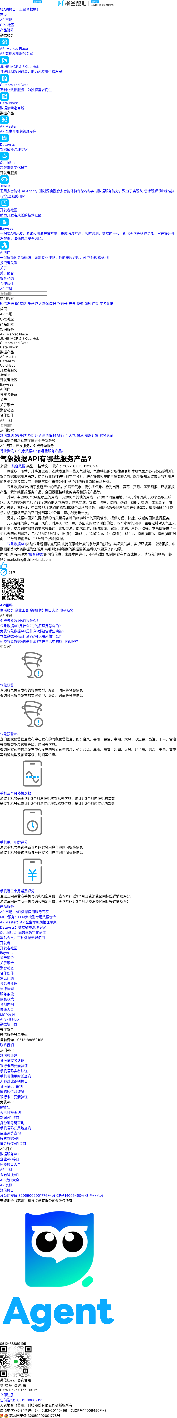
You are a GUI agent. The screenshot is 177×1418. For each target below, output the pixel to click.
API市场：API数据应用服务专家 (24, 912)
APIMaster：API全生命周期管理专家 (28, 922)
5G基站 (21, 303)
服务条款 (7, 994)
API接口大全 (9, 1180)
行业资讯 (7, 451)
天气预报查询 (10, 1112)
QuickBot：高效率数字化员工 (23, 932)
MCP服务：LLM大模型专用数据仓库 (28, 917)
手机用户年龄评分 (14, 842)
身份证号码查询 (12, 1123)
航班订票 (91, 303)
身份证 (33, 303)
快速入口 (7, 1009)
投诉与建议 (8, 983)
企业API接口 (9, 1159)
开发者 (5, 943)
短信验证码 (8, 1055)
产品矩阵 (7, 30)
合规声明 (7, 1004)
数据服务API (9, 1154)
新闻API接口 (9, 1117)
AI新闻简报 (47, 303)
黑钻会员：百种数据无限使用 (22, 938)
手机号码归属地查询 (15, 1128)
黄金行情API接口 (13, 1143)
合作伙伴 (7, 283)
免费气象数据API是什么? (19, 620)
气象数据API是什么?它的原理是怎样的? (30, 626)
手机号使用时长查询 (15, 1076)
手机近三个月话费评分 (17, 891)
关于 (3, 268)
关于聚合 (7, 273)
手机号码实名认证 (14, 1071)
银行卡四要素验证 (14, 1066)
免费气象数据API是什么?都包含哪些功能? (32, 631)
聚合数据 (18, 466)
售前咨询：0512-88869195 (21, 1400)
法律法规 (7, 989)
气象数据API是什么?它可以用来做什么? (30, 636)
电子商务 (66, 610)
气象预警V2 (9, 734)
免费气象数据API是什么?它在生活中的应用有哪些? (39, 641)
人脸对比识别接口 (14, 1081)
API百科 (6, 289)
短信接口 (7, 1190)
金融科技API (9, 1175)
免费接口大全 (10, 1164)
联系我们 (7, 1045)
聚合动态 (7, 278)
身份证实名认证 (12, 1060)
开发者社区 (8, 948)
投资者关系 (8, 263)
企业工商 (22, 610)
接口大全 (51, 610)
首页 (3, 14)
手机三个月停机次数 (15, 793)
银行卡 (62, 303)
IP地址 (5, 1107)
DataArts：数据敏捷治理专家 (23, 927)
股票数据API (9, 1138)
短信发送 (7, 303)
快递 (80, 303)
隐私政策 (7, 999)
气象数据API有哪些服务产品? (40, 451)
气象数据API (16, 544)
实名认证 (106, 303)
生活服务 (7, 610)
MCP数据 (7, 1015)
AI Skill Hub (9, 1019)
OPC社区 (7, 25)
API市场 (6, 20)
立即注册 (7, 1395)
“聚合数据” (36, 554)
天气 (72, 303)
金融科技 (37, 610)
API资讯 (6, 1185)
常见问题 (7, 978)
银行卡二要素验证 (14, 1097)
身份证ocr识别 (11, 1086)
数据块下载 (8, 1024)
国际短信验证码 (12, 1092)
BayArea (6, 952)
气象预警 (7, 685)
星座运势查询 (10, 1133)
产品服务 (7, 906)
